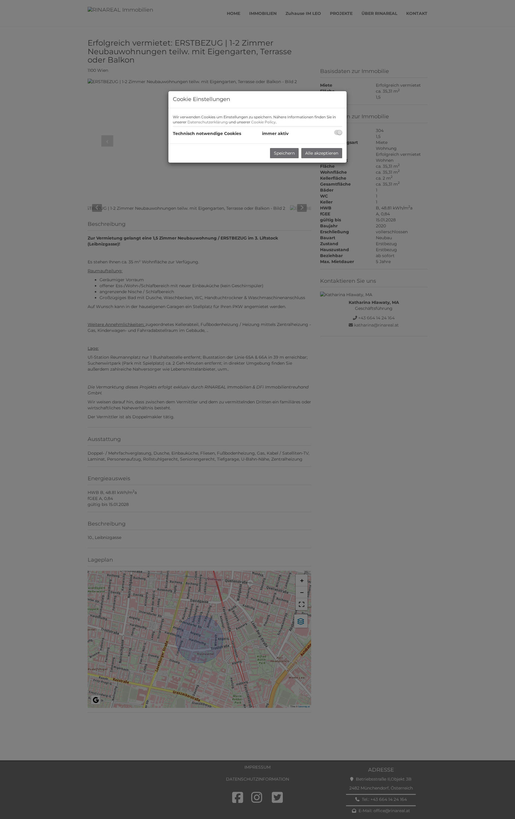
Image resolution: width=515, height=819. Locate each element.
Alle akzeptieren (321, 153)
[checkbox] (338, 132)
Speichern (284, 153)
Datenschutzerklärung (207, 122)
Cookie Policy (263, 122)
